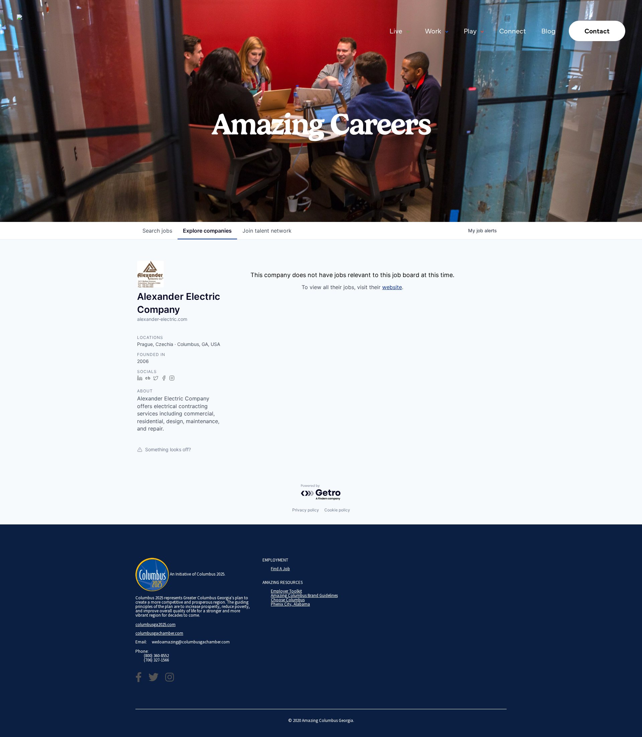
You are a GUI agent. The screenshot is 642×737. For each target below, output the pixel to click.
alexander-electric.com (162, 319)
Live (396, 30)
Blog (548, 30)
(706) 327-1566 (156, 660)
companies (207, 230)
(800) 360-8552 (156, 655)
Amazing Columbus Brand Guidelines (304, 595)
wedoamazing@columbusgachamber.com (191, 642)
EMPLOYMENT (275, 560)
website (392, 287)
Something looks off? (168, 449)
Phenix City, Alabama (290, 604)
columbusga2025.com (155, 624)
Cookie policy (337, 509)
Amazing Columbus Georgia (327, 720)
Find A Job (280, 569)
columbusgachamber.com (159, 633)
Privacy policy (305, 509)
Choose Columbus (288, 600)
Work (433, 30)
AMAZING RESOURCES (282, 582)
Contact (597, 30)
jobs (157, 230)
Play (470, 30)
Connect (512, 30)
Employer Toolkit (286, 591)
